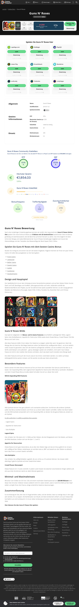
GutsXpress (10, 271)
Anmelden (18, 565)
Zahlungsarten (51, 525)
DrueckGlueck (66, 530)
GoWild (9, 268)
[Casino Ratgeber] (9, 2)
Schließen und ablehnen (58, 603)
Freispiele (50, 539)
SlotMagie (65, 522)
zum (16, 52)
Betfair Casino (11, 262)
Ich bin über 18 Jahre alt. (11, 557)
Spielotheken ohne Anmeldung (53, 528)
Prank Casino (11, 257)
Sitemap (35, 533)
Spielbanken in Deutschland (52, 536)
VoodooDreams (12, 274)
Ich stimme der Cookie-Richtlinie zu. (14, 560)
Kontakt (35, 523)
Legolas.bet (10, 260)
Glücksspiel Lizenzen (53, 542)
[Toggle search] (76, 2)
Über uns (35, 520)
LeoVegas (64, 524)
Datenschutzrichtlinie (39, 531)
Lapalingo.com (66, 535)
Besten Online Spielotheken (51, 521)
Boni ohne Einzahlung (53, 532)
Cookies (35, 528)
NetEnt (43, 16)
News (34, 525)
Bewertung (16, 55)
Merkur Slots (65, 527)
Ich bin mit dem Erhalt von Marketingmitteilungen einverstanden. (18, 559)
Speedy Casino (12, 265)
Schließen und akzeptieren (70, 603)
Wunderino (65, 533)
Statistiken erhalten (39, 217)
